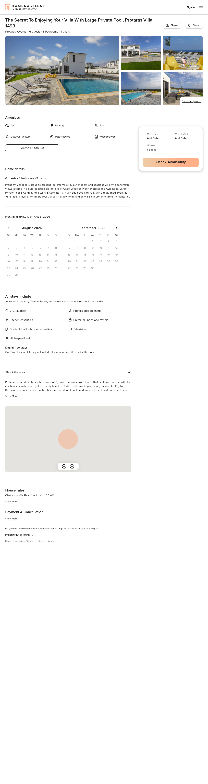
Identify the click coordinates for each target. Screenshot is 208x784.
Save (196, 25)
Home (8, 547)
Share (174, 25)
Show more (11, 202)
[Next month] (117, 234)
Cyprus (30, 547)
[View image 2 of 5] (141, 53)
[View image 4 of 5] (141, 88)
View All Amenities (32, 148)
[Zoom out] (72, 472)
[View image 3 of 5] (183, 53)
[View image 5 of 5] (183, 88)
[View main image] (62, 70)
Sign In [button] (191, 7)
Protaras (40, 547)
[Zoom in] (64, 472)
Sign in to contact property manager (78, 534)
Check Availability (171, 162)
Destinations (19, 547)
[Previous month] (8, 234)
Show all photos (191, 101)
